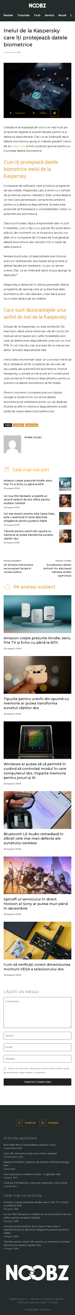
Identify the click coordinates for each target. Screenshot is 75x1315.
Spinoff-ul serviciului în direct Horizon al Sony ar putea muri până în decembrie (36, 903)
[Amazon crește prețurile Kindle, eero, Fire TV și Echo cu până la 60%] (65, 483)
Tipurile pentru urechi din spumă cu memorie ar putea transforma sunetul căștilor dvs (28, 535)
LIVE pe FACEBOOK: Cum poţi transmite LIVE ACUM (35, 1182)
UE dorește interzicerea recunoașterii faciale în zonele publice (18, 568)
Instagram (53, 1122)
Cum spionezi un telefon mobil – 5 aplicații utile (32, 1174)
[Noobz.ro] (37, 5)
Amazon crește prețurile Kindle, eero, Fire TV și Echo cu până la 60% (37, 640)
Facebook (30, 1122)
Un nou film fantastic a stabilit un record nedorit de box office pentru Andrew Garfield (27, 499)
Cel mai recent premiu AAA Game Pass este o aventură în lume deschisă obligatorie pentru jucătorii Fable (29, 517)
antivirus (18, 425)
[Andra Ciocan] (12, 444)
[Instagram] (43, 1123)
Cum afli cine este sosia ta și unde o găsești (30, 1153)
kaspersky (32, 425)
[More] (54, 113)
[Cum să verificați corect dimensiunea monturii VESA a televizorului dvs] (37, 940)
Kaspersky (18, 146)
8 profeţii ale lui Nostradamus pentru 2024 (30, 1144)
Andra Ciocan (33, 437)
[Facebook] (20, 1123)
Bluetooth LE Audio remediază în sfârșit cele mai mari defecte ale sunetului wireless (34, 838)
